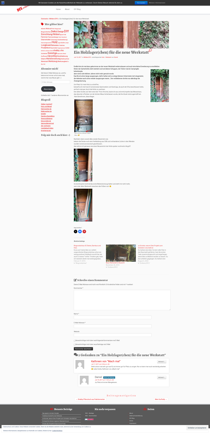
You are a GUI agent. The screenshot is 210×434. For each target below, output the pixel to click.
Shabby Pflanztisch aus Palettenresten (90, 399)
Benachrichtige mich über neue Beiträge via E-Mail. (93, 344)
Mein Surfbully (161, 399)
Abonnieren (48, 89)
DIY (66, 31)
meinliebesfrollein (47, 128)
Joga (59, 42)
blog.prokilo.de (46, 121)
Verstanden (141, 3)
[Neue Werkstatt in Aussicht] (121, 253)
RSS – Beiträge (89, 413)
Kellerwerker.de (46, 111)
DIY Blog (77, 9)
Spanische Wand (61, 53)
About (67, 9)
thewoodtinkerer (46, 118)
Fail (65, 34)
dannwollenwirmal (47, 123)
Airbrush (49, 29)
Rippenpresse (61, 48)
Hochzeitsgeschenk (46, 42)
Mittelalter (55, 45)
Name (76, 314)
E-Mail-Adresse (80, 323)
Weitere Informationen (157, 3)
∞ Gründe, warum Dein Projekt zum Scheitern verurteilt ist (59, 418)
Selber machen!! (46, 104)
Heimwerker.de (46, 109)
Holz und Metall (46, 106)
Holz (55, 42)
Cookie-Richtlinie (57, 430)
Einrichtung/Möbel (50, 34)
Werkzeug (52, 61)
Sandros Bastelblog (47, 116)
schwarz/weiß (49, 50)
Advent (43, 28)
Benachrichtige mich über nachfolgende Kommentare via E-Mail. (98, 340)
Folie (60, 37)
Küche (63, 42)
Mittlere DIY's (53, 19)
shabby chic (58, 50)
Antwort (161, 361)
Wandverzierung (53, 58)
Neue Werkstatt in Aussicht (115, 263)
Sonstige (52, 53)
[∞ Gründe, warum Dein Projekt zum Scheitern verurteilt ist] (154, 254)
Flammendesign (53, 37)
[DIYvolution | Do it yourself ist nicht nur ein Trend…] (24, 7)
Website (76, 331)
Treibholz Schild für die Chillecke (52, 416)
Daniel (116, 57)
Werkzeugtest (62, 61)
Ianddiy (43, 114)
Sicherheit (44, 53)
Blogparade (58, 28)
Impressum (133, 423)
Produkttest (45, 48)
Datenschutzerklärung (136, 415)
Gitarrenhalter (46, 40)
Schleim (43, 50)
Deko (54, 31)
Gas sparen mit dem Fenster (50, 413)
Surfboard (44, 56)
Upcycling (52, 56)
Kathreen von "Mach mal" (105, 361)
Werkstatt (44, 61)
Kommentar (78, 288)
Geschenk (64, 37)
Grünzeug (54, 39)
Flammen (44, 37)
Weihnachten (65, 59)
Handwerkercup (63, 39)
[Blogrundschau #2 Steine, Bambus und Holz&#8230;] (90, 254)
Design (60, 31)
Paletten (62, 45)
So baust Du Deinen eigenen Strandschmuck (55, 421)
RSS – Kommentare (91, 415)
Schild (67, 48)
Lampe (67, 42)
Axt (53, 28)
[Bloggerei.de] (89, 419)
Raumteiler (53, 48)
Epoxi (61, 34)
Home (58, 9)
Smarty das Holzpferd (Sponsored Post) (53, 423)
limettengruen (46, 130)
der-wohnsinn (46, 126)
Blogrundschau (46, 32)
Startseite (44, 19)
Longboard (46, 45)
